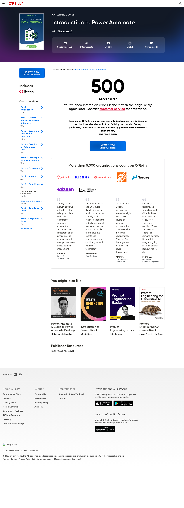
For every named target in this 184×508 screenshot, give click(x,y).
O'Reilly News (9, 402)
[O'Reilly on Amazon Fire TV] (105, 431)
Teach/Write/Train (12, 394)
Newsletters (40, 398)
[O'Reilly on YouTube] (20, 374)
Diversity (7, 419)
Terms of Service (10, 459)
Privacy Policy (41, 402)
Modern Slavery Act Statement (67, 459)
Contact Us (40, 394)
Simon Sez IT (151, 47)
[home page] (16, 3)
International (67, 388)
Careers (7, 398)
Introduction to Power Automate (89, 69)
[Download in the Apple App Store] (103, 405)
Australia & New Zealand (71, 394)
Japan (62, 398)
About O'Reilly (11, 388)
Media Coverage (11, 406)
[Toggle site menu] (3, 3)
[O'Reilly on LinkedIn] (15, 374)
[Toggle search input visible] (180, 3)
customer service (112, 109)
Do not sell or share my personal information (22, 450)
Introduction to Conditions (28, 193)
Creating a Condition (31, 202)
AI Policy (38, 406)
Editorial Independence (42, 459)
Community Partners (13, 411)
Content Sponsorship (13, 423)
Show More (26, 228)
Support (39, 388)
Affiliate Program (11, 415)
